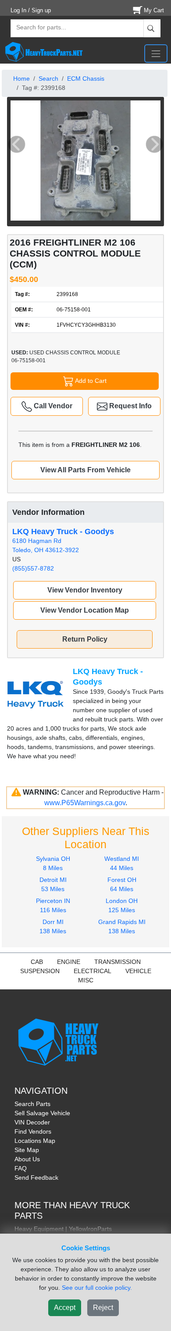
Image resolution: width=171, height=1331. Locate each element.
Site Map (26, 1149)
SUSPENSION (40, 970)
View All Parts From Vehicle (85, 470)
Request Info (129, 406)
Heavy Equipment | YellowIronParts (63, 1228)
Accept (64, 1307)
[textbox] (37, 28)
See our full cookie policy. (97, 1287)
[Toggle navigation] (155, 53)
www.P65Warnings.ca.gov (84, 802)
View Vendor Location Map (84, 610)
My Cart (154, 10)
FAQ (20, 1168)
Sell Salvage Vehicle (42, 1113)
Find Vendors (32, 1131)
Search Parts (32, 1103)
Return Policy (84, 639)
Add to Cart (90, 380)
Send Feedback (36, 1177)
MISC (85, 980)
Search (48, 78)
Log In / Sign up (31, 10)
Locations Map (34, 1140)
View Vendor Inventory (84, 590)
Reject (103, 1307)
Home (21, 78)
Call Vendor (52, 406)
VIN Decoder (32, 1122)
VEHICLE (138, 970)
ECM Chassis (85, 78)
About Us (27, 1159)
